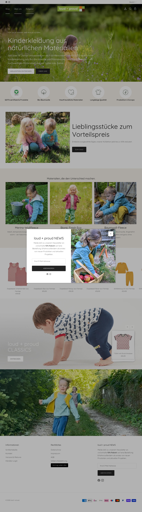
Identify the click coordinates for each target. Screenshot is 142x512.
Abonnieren (48, 268)
